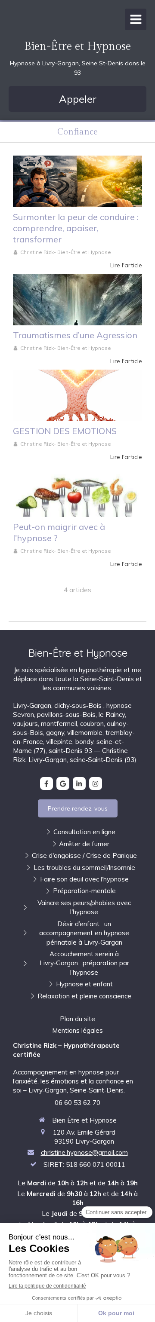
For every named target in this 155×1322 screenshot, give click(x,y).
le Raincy (112, 714)
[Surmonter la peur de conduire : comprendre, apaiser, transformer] (77, 181)
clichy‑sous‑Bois (78, 705)
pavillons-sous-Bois (66, 714)
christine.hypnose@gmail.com (84, 1152)
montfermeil (59, 723)
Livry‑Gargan (32, 705)
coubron (92, 723)
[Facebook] (46, 783)
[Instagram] (95, 783)
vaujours (25, 723)
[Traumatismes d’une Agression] (77, 299)
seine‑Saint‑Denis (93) (103, 760)
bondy (84, 742)
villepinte (59, 742)
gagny (55, 732)
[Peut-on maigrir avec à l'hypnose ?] (77, 491)
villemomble (84, 732)
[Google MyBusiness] (62, 783)
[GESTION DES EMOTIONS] (77, 395)
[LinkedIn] (79, 783)
